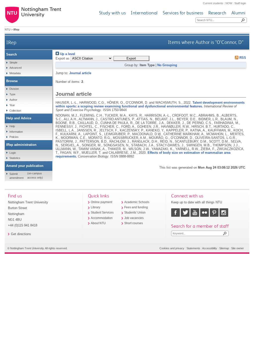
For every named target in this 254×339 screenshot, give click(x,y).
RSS (242, 58)
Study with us (112, 13)
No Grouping (167, 65)
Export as (62, 58)
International (144, 13)
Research (217, 13)
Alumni (238, 13)
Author (13, 99)
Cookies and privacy (171, 248)
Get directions (21, 234)
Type (12, 94)
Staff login (240, 3)
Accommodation (102, 217)
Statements (193, 248)
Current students (213, 3)
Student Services (102, 212)
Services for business (183, 13)
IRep (11, 42)
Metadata (15, 73)
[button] (131, 58)
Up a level (67, 54)
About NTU (98, 223)
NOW (228, 3)
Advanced (15, 67)
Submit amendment (16, 175)
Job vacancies (134, 217)
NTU (7, 29)
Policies (14, 136)
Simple (13, 62)
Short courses (133, 223)
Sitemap (224, 248)
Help (12, 126)
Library (95, 207)
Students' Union (135, 212)
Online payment (101, 202)
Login (12, 152)
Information (16, 131)
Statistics (14, 157)
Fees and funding (136, 207)
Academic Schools (136, 202)
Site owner (237, 248)
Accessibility (209, 248)
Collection (15, 110)
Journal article (80, 73)
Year (12, 105)
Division (14, 88)
